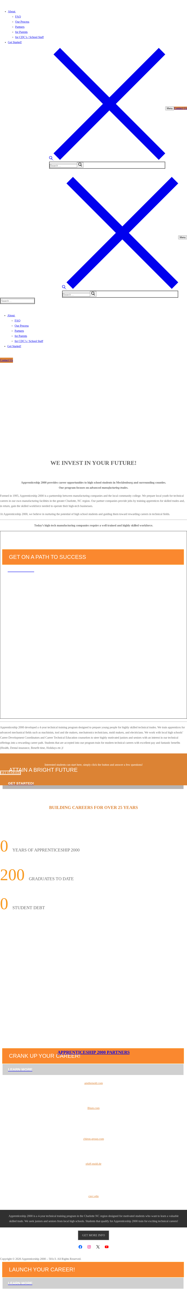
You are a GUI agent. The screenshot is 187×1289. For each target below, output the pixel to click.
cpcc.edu (93, 1196)
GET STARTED (10, 772)
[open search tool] (107, 159)
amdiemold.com (93, 1083)
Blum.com (93, 1108)
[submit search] (80, 165)
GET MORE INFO (93, 1235)
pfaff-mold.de (93, 1163)
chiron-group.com (93, 1138)
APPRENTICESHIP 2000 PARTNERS (94, 1052)
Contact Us (180, 108)
